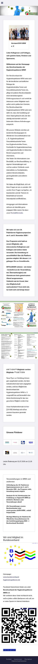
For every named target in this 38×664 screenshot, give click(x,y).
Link (29, 258)
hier (27, 407)
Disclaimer (28, 659)
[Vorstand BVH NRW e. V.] (19, 32)
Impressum (18, 659)
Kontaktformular (17, 213)
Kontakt (9, 659)
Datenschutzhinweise (19, 661)
